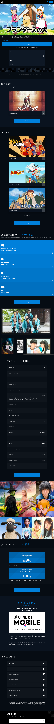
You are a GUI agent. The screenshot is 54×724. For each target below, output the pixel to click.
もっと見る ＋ (27, 215)
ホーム (8, 716)
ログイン (51, 2)
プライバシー (16, 716)
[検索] (48, 2)
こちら (36, 47)
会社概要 (12, 716)
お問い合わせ (22, 716)
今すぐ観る (27, 44)
